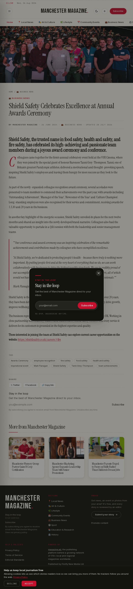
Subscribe (87, 305)
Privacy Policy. (20, 577)
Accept (29, 583)
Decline (12, 583)
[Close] (98, 273)
